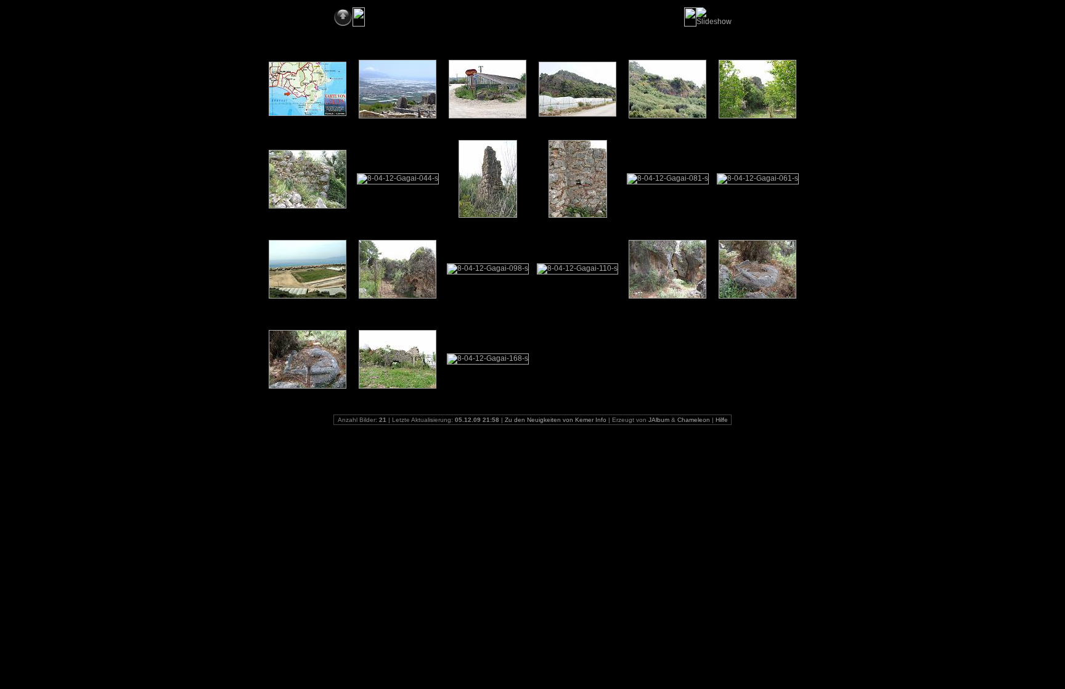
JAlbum (658, 419)
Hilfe (722, 419)
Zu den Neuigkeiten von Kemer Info (555, 419)
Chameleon (693, 419)
